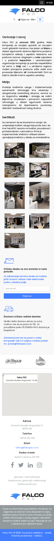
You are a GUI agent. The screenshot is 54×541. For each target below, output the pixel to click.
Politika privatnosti (27, 484)
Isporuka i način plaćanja (27, 476)
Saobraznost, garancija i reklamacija (27, 480)
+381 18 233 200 (27, 438)
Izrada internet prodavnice (31, 534)
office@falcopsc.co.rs (27, 447)
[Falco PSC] (27, 11)
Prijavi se (25, 19)
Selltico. (39, 535)
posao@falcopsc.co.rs (19, 343)
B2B (51, 2)
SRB (32, 19)
